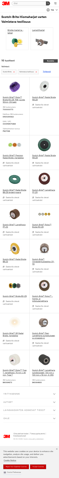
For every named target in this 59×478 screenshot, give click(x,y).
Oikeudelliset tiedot (20, 434)
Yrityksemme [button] (11, 394)
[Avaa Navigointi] (55, 3)
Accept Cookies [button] (38, 467)
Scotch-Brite (7, 72)
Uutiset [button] (8, 402)
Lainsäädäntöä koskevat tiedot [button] (24, 410)
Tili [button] (52, 10)
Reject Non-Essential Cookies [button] (16, 467)
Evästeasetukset (19, 436)
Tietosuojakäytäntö (37, 434)
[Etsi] (48, 3)
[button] (12, 472)
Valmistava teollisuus (26, 72)
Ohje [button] (6, 419)
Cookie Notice (10, 461)
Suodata (50, 61)
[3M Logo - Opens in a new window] (6, 3)
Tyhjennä (47, 72)
